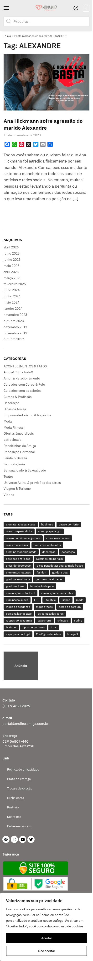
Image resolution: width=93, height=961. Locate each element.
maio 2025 (11, 266)
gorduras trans (15, 586)
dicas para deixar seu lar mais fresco (60, 565)
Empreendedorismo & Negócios (27, 415)
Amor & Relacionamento (22, 378)
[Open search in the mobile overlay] (46, 21)
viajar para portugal (18, 634)
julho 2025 (12, 253)
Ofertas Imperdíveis (19, 433)
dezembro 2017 (15, 327)
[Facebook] (6, 839)
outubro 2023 (14, 321)
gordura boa (59, 572)
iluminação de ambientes (57, 593)
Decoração (11, 403)
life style (50, 600)
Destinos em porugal (49, 558)
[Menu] (11, 8)
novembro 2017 (15, 333)
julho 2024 (12, 290)
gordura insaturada (18, 579)
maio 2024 (11, 302)
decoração (68, 552)
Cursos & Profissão (18, 397)
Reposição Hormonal (19, 452)
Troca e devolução (19, 788)
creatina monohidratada (21, 552)
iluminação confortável (20, 593)
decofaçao (49, 552)
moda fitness (44, 606)
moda (79, 600)
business (47, 524)
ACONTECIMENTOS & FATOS (25, 366)
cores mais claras (17, 545)
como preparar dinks (19, 531)
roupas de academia (19, 620)
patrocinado (12, 439)
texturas (11, 627)
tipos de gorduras (33, 627)
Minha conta (15, 798)
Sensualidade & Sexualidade (25, 470)
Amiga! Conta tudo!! (18, 372)
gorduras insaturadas (49, 579)
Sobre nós (14, 817)
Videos (9, 495)
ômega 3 (72, 634)
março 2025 (12, 278)
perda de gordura (70, 606)
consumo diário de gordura (23, 538)
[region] (46, 666)
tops (54, 627)
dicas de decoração (18, 565)
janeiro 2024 (13, 308)
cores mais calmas (58, 538)
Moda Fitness (14, 427)
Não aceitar (46, 951)
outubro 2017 (14, 339)
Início (7, 36)
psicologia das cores (51, 613)
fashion (41, 572)
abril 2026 (11, 247)
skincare (62, 620)
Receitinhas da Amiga (20, 446)
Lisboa (66, 600)
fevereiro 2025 (15, 284)
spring (78, 620)
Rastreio (13, 807)
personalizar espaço (19, 613)
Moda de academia (18, 606)
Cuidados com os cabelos (22, 390)
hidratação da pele (42, 586)
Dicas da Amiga (15, 409)
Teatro (8, 476)
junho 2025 (12, 259)
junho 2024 (12, 296)
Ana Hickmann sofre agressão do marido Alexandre (43, 124)
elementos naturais (18, 572)
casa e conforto (69, 524)
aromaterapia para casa (20, 524)
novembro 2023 (15, 315)
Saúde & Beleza (15, 458)
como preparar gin (49, 531)
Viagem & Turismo (17, 488)
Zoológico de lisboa (48, 634)
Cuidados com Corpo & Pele (24, 384)
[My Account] (76, 8)
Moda (8, 421)
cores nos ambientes (47, 545)
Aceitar (46, 938)
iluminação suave (17, 600)
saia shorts (45, 620)
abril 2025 (11, 272)
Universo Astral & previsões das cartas (32, 482)
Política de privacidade (23, 769)
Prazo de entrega (19, 779)
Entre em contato (19, 826)
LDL (36, 600)
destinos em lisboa (18, 558)
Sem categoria (14, 464)
